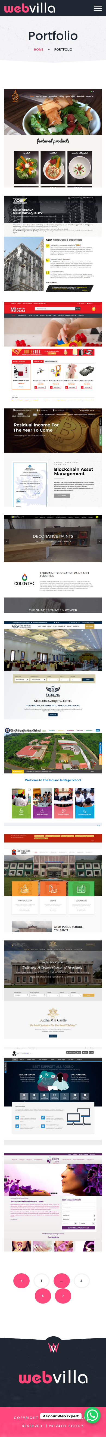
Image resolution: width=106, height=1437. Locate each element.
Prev (21, 1280)
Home (38, 49)
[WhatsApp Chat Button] (92, 1415)
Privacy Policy (66, 1426)
